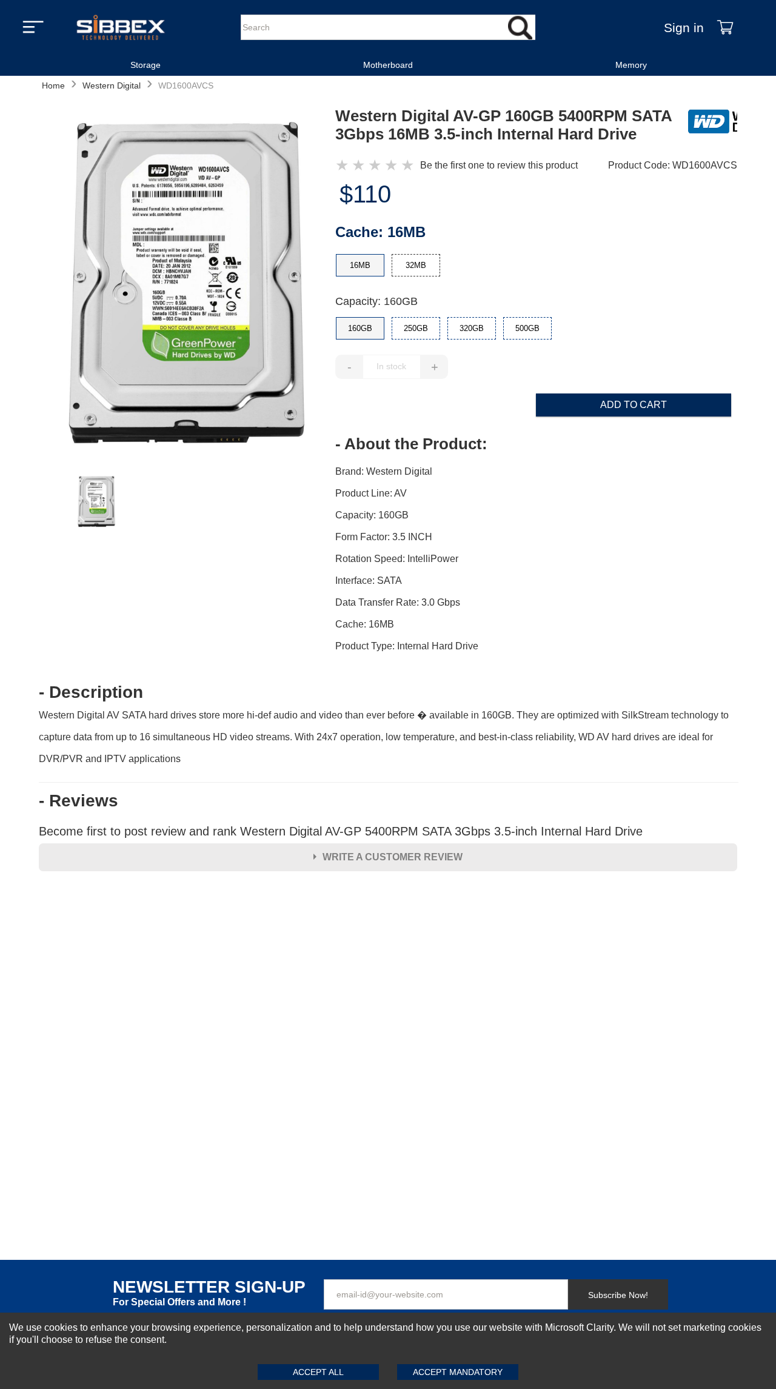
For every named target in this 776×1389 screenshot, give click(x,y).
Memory (631, 65)
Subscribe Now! (618, 1295)
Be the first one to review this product (499, 165)
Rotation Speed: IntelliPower (396, 559)
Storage (145, 65)
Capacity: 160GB (376, 301)
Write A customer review (393, 857)
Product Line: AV (371, 493)
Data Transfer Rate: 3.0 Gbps (397, 602)
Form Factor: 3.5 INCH (383, 537)
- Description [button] (91, 692)
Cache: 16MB (364, 624)
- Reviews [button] (78, 801)
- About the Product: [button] (411, 444)
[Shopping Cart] (725, 27)
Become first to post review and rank (341, 831)
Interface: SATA (368, 580)
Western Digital (111, 85)
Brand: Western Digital (383, 471)
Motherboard (388, 65)
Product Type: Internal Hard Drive (406, 646)
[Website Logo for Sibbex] (120, 27)
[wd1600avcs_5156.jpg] (186, 284)
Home (53, 85)
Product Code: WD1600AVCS (672, 165)
